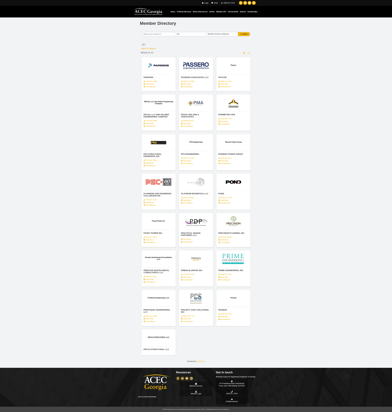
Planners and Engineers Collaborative (157, 195)
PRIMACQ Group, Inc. (192, 270)
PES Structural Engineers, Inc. (153, 155)
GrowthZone (200, 361)
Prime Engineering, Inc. (231, 270)
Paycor (222, 77)
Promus (222, 310)
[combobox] (191, 34)
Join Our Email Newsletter (147, 397)
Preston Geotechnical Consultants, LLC (156, 271)
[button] (244, 53)
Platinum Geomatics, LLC (194, 194)
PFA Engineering (190, 154)
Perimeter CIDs (226, 115)
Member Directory (195, 386)
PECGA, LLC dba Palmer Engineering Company (156, 116)
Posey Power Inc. (153, 233)
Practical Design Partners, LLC (190, 234)
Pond (221, 194)
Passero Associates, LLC (195, 77)
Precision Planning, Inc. (231, 233)
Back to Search (148, 48)
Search (244, 34)
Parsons (148, 77)
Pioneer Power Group (230, 154)
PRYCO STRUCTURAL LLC (156, 349)
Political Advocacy (184, 12)
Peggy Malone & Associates (190, 116)
